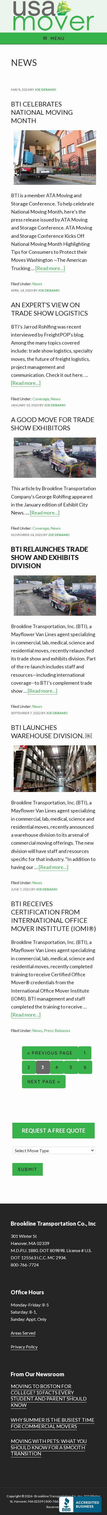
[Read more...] (50, 268)
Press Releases (57, 1030)
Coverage (40, 398)
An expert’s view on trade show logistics (49, 309)
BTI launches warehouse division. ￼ (51, 731)
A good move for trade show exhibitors (52, 423)
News (37, 283)
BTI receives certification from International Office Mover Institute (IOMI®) (53, 916)
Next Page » (43, 1083)
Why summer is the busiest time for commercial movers (52, 1423)
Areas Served (23, 1332)
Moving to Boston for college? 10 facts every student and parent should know (49, 1395)
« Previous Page (50, 1055)
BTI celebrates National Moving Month (42, 112)
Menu (57, 38)
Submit (27, 1169)
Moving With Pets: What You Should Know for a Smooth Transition (49, 1447)
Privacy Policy (24, 1346)
